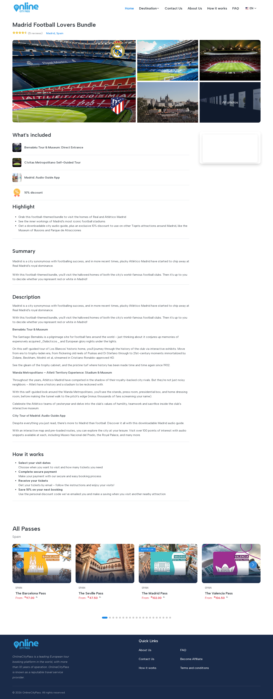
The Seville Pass (91, 593)
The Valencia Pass (219, 593)
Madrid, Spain (54, 33)
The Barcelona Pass (30, 593)
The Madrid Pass (155, 593)
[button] (149, 8)
